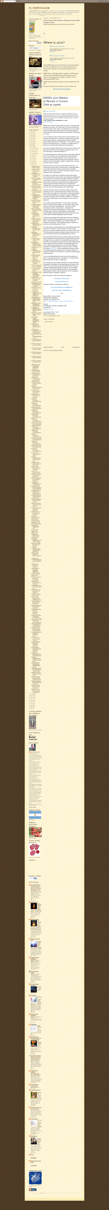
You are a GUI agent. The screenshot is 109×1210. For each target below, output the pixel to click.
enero (33, 693)
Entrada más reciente (48, 347)
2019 (31, 143)
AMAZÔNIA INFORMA (36, 1055)
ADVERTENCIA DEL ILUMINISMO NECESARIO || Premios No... (35, 366)
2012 (31, 702)
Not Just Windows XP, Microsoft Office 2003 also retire (36, 1074)
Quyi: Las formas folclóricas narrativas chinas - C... (36, 454)
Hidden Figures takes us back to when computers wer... (36, 578)
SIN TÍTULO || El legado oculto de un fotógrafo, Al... (36, 289)
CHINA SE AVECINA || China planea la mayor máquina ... (36, 505)
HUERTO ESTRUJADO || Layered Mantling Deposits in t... (36, 479)
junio (33, 158)
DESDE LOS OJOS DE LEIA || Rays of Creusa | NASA (36, 674)
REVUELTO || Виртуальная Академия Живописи (36, 449)
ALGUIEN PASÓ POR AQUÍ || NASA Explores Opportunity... (35, 257)
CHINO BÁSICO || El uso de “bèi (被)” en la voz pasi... (36, 587)
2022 (31, 138)
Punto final (33, 1016)
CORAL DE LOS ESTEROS (34, 1071)
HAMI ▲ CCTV (34, 575)
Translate (39, 50)
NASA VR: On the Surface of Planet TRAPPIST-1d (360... (36, 598)
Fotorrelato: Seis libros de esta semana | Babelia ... (36, 341)
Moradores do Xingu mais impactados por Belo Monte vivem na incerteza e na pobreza (36, 1058)
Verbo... (32, 1154)
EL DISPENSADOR (39, 8)
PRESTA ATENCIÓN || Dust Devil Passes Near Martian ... (36, 210)
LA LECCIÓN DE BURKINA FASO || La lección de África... (36, 331)
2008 (31, 708)
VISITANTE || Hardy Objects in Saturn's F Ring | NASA (36, 374)
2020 (31, 141)
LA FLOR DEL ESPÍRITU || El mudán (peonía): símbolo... (36, 540)
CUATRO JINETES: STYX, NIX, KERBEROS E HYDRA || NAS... (35, 570)
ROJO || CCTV (34, 516)
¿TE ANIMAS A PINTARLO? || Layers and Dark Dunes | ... (36, 483)
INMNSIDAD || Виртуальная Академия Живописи (36, 411)
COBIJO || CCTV (34, 532)
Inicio (62, 347)
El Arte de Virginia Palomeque (35, 984)
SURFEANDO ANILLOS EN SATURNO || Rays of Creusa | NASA (36, 669)
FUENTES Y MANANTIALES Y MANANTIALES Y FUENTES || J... (35, 549)
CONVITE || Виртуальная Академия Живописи (36, 423)
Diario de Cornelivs (35, 919)
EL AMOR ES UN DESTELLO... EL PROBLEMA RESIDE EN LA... (36, 309)
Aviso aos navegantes (35, 1108)
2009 (31, 706)
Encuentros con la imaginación (34, 1014)
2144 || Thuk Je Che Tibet (36, 281)
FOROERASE (34, 995)
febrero (33, 164)
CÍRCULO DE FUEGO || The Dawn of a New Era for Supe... (36, 475)
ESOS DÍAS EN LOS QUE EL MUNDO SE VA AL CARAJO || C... (36, 488)
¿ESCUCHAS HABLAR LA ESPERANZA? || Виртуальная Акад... (36, 625)
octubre (33, 151)
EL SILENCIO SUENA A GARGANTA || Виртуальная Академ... (36, 634)
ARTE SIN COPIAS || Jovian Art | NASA (35, 371)
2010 (31, 705)
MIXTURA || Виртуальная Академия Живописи (36, 435)
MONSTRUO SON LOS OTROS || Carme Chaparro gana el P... (36, 492)
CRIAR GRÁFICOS (39, 1027)
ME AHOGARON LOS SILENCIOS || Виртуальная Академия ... (35, 643)
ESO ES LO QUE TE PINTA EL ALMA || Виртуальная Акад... (36, 629)
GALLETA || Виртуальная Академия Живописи (36, 439)
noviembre (34, 150)
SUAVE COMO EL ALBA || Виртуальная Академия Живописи (36, 621)
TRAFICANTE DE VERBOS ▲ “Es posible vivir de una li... (35, 326)
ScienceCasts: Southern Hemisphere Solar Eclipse (35, 202)
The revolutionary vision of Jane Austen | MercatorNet (36, 509)
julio (33, 156)
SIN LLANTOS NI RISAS (39, 1042)
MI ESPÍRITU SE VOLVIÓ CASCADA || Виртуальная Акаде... (36, 654)
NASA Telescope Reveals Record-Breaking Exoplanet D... (36, 606)
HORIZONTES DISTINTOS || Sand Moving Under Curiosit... (35, 234)
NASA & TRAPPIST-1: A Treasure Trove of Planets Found (36, 602)
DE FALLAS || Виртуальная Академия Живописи (36, 442)
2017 (31, 146)
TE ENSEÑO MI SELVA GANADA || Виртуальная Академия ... (36, 611)
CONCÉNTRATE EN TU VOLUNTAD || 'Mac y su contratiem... (36, 285)
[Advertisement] (56, 334)
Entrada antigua (76, 347)
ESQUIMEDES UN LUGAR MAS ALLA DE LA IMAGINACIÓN (36, 1038)
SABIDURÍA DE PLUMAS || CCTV (35, 535)
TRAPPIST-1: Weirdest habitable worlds (35, 594)
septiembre (34, 153)
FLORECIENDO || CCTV (36, 523)
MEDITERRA (34, 1158)
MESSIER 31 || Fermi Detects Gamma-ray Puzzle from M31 (35, 691)
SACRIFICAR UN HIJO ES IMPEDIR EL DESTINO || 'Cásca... (36, 304)
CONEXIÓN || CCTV (35, 517)
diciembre (34, 148)
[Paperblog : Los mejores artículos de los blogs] (33, 879)
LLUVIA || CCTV (34, 529)
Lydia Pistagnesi (34, 1119)
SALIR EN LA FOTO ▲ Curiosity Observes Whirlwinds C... (36, 220)
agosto (33, 154)
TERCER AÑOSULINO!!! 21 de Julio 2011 (39, 1141)
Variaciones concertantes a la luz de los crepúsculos (39, 1123)
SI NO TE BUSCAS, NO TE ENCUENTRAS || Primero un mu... (36, 496)
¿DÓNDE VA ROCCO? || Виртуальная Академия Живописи (36, 427)
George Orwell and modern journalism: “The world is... (35, 391)
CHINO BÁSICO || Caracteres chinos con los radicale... (36, 582)
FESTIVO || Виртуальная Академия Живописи (36, 446)
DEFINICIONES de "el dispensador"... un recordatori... (35, 175)
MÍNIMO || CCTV (34, 537)
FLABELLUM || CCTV (35, 573)
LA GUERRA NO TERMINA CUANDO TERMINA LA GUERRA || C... (36, 293)
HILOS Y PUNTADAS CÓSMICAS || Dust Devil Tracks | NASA (36, 678)
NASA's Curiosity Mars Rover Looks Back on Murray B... (36, 187)
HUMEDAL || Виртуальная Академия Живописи (36, 400)
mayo (33, 159)
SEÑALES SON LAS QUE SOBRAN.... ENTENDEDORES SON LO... (35, 664)
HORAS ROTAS (34, 902)
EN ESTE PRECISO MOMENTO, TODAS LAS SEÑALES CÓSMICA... (36, 196)
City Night (39, 986)
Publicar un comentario (49, 321)
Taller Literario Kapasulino (34, 1136)
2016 (31, 695)
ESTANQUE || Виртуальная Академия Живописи (36, 404)
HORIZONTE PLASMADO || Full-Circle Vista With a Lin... (36, 229)
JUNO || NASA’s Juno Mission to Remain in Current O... (36, 383)
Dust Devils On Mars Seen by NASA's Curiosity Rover (36, 192)
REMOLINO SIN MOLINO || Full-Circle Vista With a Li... (36, 224)
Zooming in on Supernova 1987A (35, 471)
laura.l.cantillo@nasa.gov (66, 301)
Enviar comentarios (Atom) (56, 350)
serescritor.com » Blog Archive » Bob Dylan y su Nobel (36, 179)
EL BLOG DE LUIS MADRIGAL (35, 958)
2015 (31, 697)
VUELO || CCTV (34, 519)
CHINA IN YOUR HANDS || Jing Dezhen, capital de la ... (36, 554)
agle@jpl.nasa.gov (48, 309)
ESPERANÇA (39, 1093)
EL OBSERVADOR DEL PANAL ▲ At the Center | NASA (36, 206)
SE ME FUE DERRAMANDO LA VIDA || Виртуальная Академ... (36, 659)
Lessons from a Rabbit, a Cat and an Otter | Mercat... (36, 269)
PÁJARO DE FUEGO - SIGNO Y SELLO (35, 167)
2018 (31, 145)
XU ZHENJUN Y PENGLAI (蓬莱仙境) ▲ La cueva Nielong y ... (36, 560)
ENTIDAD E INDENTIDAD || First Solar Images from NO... (36, 251)
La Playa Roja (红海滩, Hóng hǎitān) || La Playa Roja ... (35, 544)
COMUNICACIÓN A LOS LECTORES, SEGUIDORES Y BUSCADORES (36, 274)
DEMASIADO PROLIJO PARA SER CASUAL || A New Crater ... (36, 682)
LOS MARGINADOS (35, 885)
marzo (33, 163)
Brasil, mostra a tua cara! (36, 1107)
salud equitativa (35, 752)
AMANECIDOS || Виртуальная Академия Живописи (36, 431)
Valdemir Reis (33, 1024)
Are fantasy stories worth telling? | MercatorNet (36, 265)
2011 (31, 703)
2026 (31, 131)
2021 (31, 140)
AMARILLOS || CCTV (35, 522)
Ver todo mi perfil (32, 807)
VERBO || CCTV (34, 531)
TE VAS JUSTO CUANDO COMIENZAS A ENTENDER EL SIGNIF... (35, 319)
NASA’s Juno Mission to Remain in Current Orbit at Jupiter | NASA (58, 24)
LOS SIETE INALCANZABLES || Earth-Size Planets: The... (36, 458)
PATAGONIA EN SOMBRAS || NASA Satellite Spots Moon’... (36, 244)
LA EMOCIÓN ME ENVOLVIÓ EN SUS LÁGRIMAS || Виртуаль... (36, 649)
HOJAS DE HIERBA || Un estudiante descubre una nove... (36, 500)
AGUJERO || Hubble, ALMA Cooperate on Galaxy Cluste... (36, 464)
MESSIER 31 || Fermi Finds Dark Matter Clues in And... (35, 686)
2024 (31, 135)
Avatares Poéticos (34, 1084)
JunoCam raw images (47, 121)
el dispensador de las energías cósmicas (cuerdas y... (35, 171)
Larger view (52, 51)
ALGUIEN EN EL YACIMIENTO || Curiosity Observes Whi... (35, 215)
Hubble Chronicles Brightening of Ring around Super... (36, 468)
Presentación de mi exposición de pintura (35, 1086)
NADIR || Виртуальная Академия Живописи (36, 407)
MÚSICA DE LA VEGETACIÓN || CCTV (35, 527)
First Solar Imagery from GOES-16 (36, 247)
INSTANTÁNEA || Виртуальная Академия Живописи (36, 415)
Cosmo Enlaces (34, 1165)
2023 (31, 136)
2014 (31, 698)
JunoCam (53, 248)
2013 (31, 700)
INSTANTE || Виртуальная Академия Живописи (36, 420)
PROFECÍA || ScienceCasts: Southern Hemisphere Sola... (36, 387)
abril (33, 161)
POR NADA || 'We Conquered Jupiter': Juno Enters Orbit (35, 379)
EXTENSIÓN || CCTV (35, 520)
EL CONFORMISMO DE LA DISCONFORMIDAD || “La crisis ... (36, 335)
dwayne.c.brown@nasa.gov (50, 301)
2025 (31, 133)
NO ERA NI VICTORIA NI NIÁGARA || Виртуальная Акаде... (36, 616)
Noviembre (33, 974)
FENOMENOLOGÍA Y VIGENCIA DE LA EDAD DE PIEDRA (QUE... (36, 299)
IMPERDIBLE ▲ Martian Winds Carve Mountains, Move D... (36, 183)
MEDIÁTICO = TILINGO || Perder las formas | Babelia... (36, 314)
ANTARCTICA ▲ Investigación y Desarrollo (35, 565)
